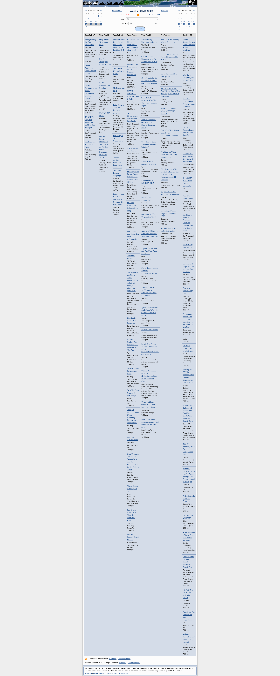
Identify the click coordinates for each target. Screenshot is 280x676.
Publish (173, 6)
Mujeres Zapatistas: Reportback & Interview (170, 193)
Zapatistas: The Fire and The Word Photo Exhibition (149, 251)
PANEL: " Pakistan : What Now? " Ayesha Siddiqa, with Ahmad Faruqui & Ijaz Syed (189, 475)
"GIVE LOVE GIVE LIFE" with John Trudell (188, 594)
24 (86, 27)
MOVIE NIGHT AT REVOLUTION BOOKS (133, 95)
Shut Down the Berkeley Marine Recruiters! (170, 40)
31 (181, 29)
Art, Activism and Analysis (132, 149)
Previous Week (117, 11)
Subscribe (138, 6)
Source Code (123, 673)
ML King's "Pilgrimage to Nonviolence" (188, 77)
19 (91, 24)
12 (91, 21)
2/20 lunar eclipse (131, 256)
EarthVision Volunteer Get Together (104, 85)
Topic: (123, 19)
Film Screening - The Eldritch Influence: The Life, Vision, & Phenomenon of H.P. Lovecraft (170, 174)
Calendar (156, 6)
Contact (121, 6)
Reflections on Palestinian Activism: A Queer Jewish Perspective (118, 199)
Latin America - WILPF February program (118, 109)
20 (93, 24)
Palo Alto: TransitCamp (188, 197)
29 (98, 27)
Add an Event (124, 15)
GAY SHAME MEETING (188, 516)
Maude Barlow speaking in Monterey (149, 162)
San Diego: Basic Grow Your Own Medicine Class (131, 515)
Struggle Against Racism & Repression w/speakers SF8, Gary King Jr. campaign (117, 166)
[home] (103, 2)
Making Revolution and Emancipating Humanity (189, 638)
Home (90, 6)
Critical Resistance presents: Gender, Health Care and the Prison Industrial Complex (149, 375)
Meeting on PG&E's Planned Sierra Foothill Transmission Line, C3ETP (188, 376)
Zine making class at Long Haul (188, 291)
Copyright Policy (98, 673)
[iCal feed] (86, 659)
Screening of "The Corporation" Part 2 (149, 215)
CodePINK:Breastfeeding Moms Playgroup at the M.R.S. (170, 57)
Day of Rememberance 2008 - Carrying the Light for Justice (91, 92)
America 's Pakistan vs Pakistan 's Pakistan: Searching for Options (149, 291)
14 (96, 21)
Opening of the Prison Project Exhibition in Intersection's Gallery (133, 176)
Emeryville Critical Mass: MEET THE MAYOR (168, 111)
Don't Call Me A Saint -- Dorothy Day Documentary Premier (170, 133)
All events (112, 659)
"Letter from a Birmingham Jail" (132, 488)
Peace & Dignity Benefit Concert (133, 537)
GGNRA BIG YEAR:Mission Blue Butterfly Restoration (188, 157)
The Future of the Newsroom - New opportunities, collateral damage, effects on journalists (132, 281)
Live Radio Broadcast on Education (132, 320)
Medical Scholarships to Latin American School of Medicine (189, 44)
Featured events (124, 659)
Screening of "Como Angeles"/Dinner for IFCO (169, 213)
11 (88, 21)
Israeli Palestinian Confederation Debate (90, 69)
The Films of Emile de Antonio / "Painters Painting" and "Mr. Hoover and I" (188, 223)
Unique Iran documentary (146, 198)
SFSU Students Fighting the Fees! (133, 371)
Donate (189, 6)
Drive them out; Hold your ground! (169, 75)
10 (86, 21)
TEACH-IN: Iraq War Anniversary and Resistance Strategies (90, 122)
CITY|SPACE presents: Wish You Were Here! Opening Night (149, 101)
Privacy (108, 673)
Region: (125, 24)
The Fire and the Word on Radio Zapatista (169, 229)
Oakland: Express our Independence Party (132, 206)
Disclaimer (88, 673)
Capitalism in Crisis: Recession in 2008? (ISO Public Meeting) (149, 81)
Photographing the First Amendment (90, 42)
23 (101, 24)
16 (101, 21)
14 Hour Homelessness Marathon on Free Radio (132, 117)
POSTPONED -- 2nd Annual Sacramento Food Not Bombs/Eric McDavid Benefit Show (189, 413)
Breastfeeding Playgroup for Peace (149, 40)
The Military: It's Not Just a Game (118, 71)
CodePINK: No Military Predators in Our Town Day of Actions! (133, 44)
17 (86, 24)
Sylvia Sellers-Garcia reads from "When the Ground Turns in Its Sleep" (149, 311)
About (106, 6)
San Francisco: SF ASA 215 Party (90, 144)
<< (86, 11)
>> (101, 11)
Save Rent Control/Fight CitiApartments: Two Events (189, 102)
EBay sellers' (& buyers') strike (104, 42)
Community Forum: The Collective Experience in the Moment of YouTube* (188, 320)
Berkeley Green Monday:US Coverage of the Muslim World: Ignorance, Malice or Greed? (103, 146)
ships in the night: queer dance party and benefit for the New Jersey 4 (150, 423)
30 (179, 29)
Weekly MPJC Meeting (104, 114)
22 (98, 24)
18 (88, 24)
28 (96, 27)
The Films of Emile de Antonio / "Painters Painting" (149, 144)
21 (96, 24)
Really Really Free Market (188, 246)
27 (93, 27)
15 (98, 21)
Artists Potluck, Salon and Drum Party (189, 498)
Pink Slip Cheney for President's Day (105, 61)
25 (88, 27)
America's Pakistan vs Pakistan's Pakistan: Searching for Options (149, 234)
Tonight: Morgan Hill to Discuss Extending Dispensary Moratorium (133, 416)
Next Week (164, 11)
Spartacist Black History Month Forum (188, 348)
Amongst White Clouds (132, 438)
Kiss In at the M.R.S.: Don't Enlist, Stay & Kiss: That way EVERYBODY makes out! (170, 92)
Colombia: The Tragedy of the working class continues (188, 267)
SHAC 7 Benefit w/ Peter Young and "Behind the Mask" (189, 536)
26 (91, 27)
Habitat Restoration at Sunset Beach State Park (188, 131)
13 (93, 21)
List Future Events (154, 15)
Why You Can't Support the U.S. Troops (133, 393)
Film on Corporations (149, 329)
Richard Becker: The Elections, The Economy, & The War (132, 344)
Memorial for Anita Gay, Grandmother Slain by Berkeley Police (148, 123)
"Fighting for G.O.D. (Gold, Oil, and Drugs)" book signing (170, 154)
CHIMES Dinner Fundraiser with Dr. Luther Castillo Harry (149, 59)
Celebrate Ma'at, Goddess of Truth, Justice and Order (148, 404)
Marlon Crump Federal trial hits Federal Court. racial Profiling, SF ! (119, 44)
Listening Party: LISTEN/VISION (147, 181)
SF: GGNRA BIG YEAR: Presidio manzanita (187, 182)
